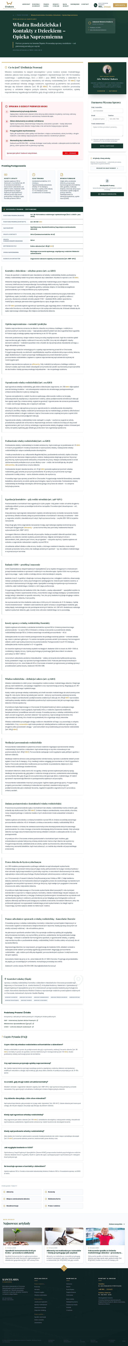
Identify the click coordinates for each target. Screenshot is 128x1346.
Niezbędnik (75, 4)
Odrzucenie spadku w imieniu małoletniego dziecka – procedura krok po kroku (104, 1252)
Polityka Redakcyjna (94, 1341)
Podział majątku (39, 1292)
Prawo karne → (38, 1299)
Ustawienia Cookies (111, 1341)
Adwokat (26, 4)
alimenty (36, 364)
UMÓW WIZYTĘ (120, 5)
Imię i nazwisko (96, 107)
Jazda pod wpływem (40, 1302)
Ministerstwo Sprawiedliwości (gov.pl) (18, 1024)
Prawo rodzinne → (39, 1284)
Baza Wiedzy (66, 5)
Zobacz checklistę (108, 194)
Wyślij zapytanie (107, 146)
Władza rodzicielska (40, 1295)
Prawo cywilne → (39, 1314)
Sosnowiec (69, 1295)
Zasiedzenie (38, 1322)
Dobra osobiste (39, 1320)
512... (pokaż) (70, 153)
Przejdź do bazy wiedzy (106, 168)
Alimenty (37, 1289)
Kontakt (85, 4)
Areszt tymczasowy (40, 1307)
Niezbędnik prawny (72, 1302)
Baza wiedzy (70, 1299)
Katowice (69, 1284)
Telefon (111, 115)
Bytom (68, 1287)
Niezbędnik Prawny (51, 1341)
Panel (124, 1341)
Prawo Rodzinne (22, 15)
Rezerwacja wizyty (72, 1305)
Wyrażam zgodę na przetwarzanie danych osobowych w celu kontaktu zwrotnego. (106, 140)
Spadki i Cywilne (56, 5)
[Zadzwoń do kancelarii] (95, 5)
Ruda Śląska (70, 1289)
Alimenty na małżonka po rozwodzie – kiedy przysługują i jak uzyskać (64, 1251)
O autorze (69, 1310)
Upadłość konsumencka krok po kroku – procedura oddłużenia (20, 1251)
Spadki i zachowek (40, 1317)
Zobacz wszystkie (115, 1224)
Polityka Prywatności (67, 1341)
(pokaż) (107, 7)
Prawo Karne (46, 5)
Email (93, 115)
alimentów (9, 465)
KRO (73, 80)
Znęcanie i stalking (40, 1310)
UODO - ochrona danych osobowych (17, 1027)
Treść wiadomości (97, 124)
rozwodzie (23, 724)
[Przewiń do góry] (64, 1268)
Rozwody (37, 1287)
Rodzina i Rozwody (36, 5)
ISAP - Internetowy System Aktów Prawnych (20, 1020)
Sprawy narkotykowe (40, 1305)
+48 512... (105, 1289)
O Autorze (82, 1341)
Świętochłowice (71, 1292)
